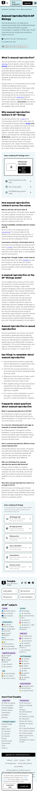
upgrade (27, 3)
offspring (5, 64)
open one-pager (24, 170)
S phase (10, 247)
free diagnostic (16, 3)
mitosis (4, 66)
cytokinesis (20, 97)
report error (23, 46)
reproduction (6, 232)
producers (26, 260)
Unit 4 (24, 119)
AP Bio (28, 123)
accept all (24, 786)
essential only (9, 786)
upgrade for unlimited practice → (18, 755)
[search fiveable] (7, 3)
